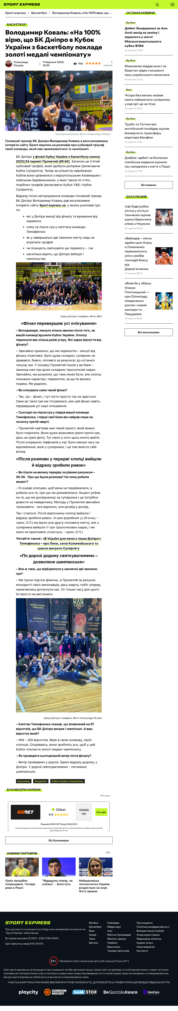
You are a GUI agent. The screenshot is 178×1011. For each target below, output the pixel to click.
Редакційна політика (149, 938)
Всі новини (148, 185)
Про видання (145, 922)
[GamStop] (85, 992)
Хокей (92, 934)
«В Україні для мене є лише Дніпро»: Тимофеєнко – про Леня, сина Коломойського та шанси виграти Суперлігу (60, 543)
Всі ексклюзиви (148, 332)
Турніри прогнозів (118, 950)
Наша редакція (146, 946)
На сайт (101, 812)
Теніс (92, 938)
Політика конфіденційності (153, 926)
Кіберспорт (114, 926)
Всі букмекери (59, 840)
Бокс (129, 89)
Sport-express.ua (52, 205)
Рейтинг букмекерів (119, 934)
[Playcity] (28, 992)
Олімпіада (113, 922)
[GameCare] (151, 992)
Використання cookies (150, 930)
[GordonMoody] (55, 992)
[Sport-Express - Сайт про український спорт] (20, 4)
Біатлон (93, 942)
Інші (109, 930)
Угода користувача (148, 934)
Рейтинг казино (116, 938)
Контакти (142, 950)
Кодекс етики (145, 942)
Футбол (130, 22)
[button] (157, 5)
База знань (113, 946)
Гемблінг (112, 942)
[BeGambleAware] (120, 992)
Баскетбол (16, 24)
